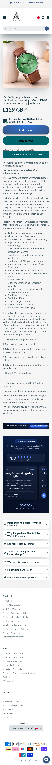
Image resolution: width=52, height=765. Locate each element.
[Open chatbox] (46, 759)
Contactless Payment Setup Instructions (19, 673)
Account (43, 17)
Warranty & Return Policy (13, 661)
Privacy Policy (8, 709)
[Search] (47, 28)
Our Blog (6, 677)
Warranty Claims (9, 681)
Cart (47, 17)
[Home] (17, 17)
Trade (5, 697)
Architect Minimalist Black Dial (15, 617)
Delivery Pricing (9, 713)
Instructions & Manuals (12, 669)
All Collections (9, 601)
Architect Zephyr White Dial (14, 613)
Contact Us (7, 717)
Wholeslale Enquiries (11, 701)
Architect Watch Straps (12, 633)
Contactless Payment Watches (15, 629)
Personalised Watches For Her (15, 657)
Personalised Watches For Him (15, 653)
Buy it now (26, 140)
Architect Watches (28, 760)
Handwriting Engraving (12, 665)
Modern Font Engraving (12, 621)
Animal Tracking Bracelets (13, 705)
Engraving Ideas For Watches (15, 637)
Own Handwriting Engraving (14, 625)
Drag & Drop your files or (26, 154)
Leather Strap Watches (12, 605)
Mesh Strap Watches (11, 609)
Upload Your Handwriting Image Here (19, 150)
